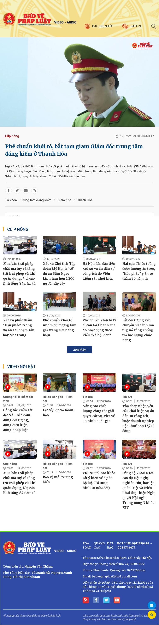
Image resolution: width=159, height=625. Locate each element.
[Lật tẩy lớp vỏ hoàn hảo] (59, 382)
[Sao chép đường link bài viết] (34, 190)
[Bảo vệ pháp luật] (39, 19)
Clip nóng (12, 136)
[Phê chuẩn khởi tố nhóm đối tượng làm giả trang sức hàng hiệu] (59, 301)
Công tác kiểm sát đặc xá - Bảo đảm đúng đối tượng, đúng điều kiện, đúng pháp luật (18, 420)
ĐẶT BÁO (110, 545)
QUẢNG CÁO (99, 545)
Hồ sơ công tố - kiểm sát (57, 399)
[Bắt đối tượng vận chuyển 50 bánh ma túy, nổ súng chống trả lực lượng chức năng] (139, 301)
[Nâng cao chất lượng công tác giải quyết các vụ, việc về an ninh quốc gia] (99, 382)
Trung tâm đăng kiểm (36, 200)
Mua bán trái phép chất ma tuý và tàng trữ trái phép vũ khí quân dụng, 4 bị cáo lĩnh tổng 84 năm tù (19, 273)
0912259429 (140, 543)
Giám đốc (64, 200)
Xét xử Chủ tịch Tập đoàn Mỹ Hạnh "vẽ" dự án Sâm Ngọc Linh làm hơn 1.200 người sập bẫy (59, 273)
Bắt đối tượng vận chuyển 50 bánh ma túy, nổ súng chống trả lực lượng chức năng (138, 330)
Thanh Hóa (85, 200)
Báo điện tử (102, 26)
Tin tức (88, 396)
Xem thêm (79, 349)
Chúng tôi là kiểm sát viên (18, 399)
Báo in (135, 26)
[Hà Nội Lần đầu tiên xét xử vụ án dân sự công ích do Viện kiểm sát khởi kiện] (99, 245)
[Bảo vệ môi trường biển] (59, 449)
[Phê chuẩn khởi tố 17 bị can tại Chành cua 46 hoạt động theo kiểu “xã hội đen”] (99, 301)
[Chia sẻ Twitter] (17, 190)
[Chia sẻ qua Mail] (26, 190)
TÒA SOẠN (87, 545)
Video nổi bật (21, 366)
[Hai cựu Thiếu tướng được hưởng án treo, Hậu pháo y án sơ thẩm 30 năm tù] (139, 245)
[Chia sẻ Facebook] (8, 190)
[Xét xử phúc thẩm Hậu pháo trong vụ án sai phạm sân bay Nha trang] (20, 301)
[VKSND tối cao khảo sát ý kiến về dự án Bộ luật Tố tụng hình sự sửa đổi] (99, 449)
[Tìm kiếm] (151, 615)
